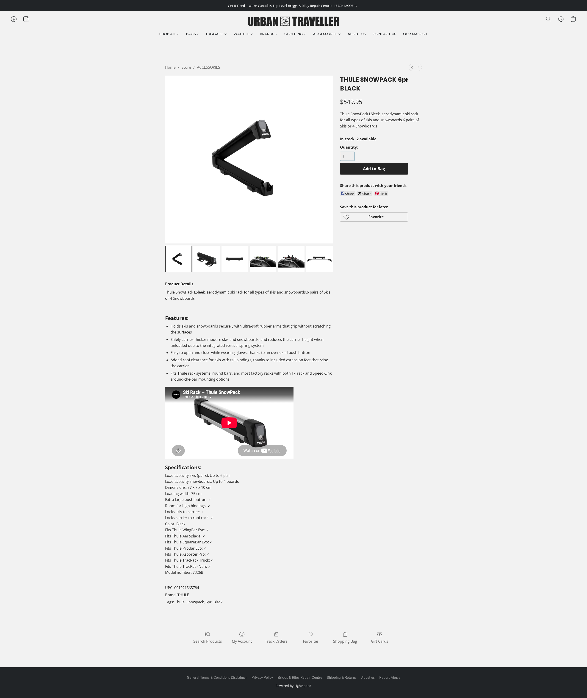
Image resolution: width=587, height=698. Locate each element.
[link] (347, 5)
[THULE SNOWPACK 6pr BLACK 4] (291, 259)
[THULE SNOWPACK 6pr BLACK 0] (178, 259)
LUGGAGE (215, 34)
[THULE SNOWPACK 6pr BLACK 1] (206, 259)
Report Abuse (389, 678)
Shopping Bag (345, 641)
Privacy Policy (262, 678)
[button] (293, 21)
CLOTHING (294, 34)
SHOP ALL (168, 34)
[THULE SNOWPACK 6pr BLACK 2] (235, 259)
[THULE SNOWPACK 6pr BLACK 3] (263, 259)
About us (368, 678)
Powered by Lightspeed (293, 686)
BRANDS (267, 34)
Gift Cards (379, 641)
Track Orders (276, 641)
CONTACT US (384, 34)
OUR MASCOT (415, 34)
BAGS (191, 34)
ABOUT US (357, 34)
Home (170, 67)
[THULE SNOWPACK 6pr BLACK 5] (319, 259)
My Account (242, 641)
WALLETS (242, 34)
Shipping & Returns (342, 678)
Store (186, 67)
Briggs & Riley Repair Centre (299, 678)
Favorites (311, 641)
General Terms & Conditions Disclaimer (217, 678)
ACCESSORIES (325, 34)
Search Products (207, 641)
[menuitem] (412, 67)
